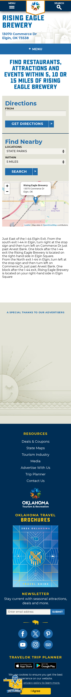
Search (59, 3)
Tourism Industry (35, 455)
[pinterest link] (48, 633)
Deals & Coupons (36, 442)
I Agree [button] (35, 691)
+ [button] (7, 186)
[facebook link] (22, 633)
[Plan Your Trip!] (13, 684)
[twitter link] (35, 633)
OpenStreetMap (50, 224)
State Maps (35, 448)
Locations (13, 146)
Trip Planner (35, 474)
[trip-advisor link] (48, 644)
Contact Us (36, 481)
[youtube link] (22, 644)
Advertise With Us (35, 468)
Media (35, 461)
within (10, 157)
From (9, 108)
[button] (12, 6)
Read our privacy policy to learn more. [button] (35, 682)
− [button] (7, 191)
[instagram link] (35, 644)
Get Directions (27, 124)
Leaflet (27, 224)
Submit (57, 611)
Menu (11, 3)
